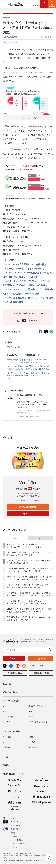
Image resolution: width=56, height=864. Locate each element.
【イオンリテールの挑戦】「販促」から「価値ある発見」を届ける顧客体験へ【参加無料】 (28, 374)
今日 (15, 538)
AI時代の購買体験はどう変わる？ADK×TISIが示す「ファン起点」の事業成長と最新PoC (27, 361)
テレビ (5, 711)
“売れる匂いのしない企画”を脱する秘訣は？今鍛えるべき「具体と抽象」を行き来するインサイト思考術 (29, 578)
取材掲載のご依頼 (41, 673)
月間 (40, 538)
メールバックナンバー (29, 500)
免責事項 (14, 832)
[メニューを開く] (4, 4)
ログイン (29, 513)
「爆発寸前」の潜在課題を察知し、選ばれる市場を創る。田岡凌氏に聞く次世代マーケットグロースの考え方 (29, 594)
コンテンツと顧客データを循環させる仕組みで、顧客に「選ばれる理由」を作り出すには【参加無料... (28, 367)
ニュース (14, 42)
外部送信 (14, 847)
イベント (7, 756)
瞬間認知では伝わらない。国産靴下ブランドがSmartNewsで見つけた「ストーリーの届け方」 (26, 545)
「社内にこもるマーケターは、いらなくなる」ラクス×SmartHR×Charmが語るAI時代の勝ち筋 (29, 586)
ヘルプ (13, 818)
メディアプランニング (38, 722)
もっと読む (9, 378)
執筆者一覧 (33, 747)
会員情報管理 (15, 829)
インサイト (7, 722)
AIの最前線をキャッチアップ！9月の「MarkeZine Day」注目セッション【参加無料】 (30, 618)
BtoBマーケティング (37, 706)
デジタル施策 (8, 716)
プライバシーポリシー (18, 843)
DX (4, 706)
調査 (31, 736)
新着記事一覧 (9, 692)
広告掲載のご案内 (14, 673)
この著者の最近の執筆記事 (28, 416)
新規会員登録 (28, 507)
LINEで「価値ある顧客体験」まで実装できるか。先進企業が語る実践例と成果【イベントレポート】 (30, 610)
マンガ (5, 742)
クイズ (32, 742)
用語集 (6, 765)
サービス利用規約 (17, 840)
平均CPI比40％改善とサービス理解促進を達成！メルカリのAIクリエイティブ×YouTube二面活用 (29, 569)
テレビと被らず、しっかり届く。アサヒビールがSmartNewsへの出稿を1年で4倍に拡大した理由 (27, 602)
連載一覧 (6, 747)
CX (30, 711)
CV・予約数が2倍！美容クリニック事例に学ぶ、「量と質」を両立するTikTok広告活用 (29, 553)
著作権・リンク (16, 821)
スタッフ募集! (16, 825)
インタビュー (8, 736)
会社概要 (14, 836)
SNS (31, 716)
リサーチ (6, 42)
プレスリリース (13, 346)
